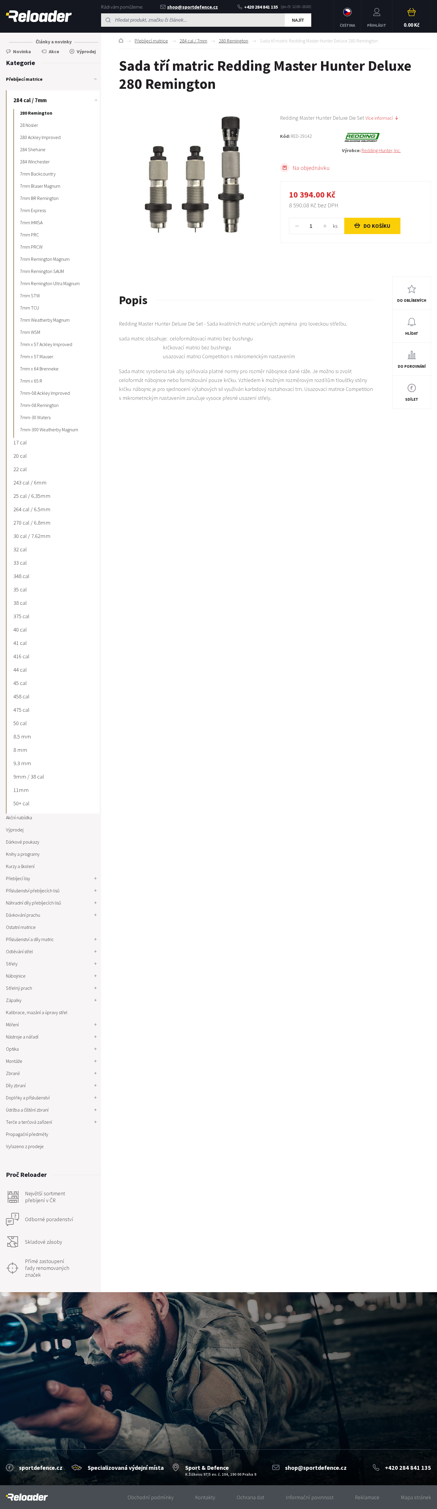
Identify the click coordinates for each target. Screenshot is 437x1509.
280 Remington (233, 41)
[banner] (27, 1497)
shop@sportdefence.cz (192, 7)
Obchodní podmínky (151, 1497)
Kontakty (205, 1497)
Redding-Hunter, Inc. (381, 150)
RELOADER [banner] (39, 16)
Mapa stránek (416, 1497)
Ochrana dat (250, 1497)
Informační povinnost (310, 1497)
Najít (298, 20)
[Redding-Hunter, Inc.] (386, 137)
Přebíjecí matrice (151, 41)
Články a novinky (54, 42)
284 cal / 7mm (193, 41)
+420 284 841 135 (261, 7)
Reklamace (367, 1497)
